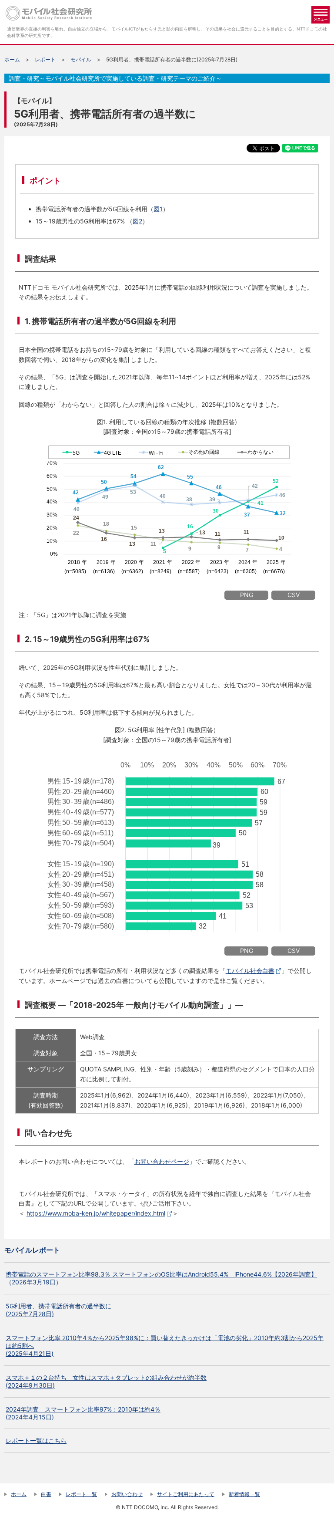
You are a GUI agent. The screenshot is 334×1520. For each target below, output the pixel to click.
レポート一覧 (81, 1494)
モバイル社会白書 (250, 970)
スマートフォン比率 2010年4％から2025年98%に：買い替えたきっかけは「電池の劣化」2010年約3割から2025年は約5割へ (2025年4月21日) (165, 1345)
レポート (45, 59)
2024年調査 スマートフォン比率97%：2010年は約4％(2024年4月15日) (83, 1413)
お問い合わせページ (161, 1161)
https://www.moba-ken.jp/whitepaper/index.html (96, 1213)
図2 (137, 221)
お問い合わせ (127, 1494)
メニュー (320, 15)
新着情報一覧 (244, 1494)
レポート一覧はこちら (36, 1440)
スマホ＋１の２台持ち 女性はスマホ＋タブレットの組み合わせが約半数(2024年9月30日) (106, 1381)
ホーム (12, 59)
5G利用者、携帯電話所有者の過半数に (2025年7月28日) (58, 1309)
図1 (158, 209)
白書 (46, 1494)
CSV (293, 594)
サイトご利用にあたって (185, 1494)
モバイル (80, 59)
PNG (246, 594)
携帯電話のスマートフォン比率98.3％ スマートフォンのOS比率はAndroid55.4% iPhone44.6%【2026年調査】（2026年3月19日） (161, 1278)
